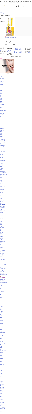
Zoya (0, 124)
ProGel (1, 133)
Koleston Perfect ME (2, 343)
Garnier (1, 324)
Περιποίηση (1, 149)
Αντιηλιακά (1, 154)
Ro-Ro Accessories (2, 387)
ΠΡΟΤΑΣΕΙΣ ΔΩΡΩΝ (2, 277)
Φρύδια (1, 99)
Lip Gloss (1, 102)
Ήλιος (0, 222)
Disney (1, 312)
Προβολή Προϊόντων (2, 21)
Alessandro (1, 281)
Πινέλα (1, 109)
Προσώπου (1, 105)
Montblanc (1, 361)
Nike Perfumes (1, 368)
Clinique (1, 303)
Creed (0, 305)
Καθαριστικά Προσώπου (3, 172)
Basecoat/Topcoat (2, 137)
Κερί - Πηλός (1, 201)
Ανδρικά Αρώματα (2, 254)
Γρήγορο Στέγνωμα (2, 139)
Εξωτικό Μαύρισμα (2, 232)
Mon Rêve (1, 135)
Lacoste (1, 346)
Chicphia (1, 299)
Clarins (1, 302)
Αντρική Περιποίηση (2, 207)
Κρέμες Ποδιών (2, 150)
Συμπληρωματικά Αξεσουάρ (3, 274)
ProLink (1, 382)
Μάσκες (1, 176)
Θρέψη (1, 159)
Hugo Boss (1, 331)
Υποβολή (14, 44)
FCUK (0, 322)
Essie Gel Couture (2, 128)
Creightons (1, 306)
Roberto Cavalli (2, 388)
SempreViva (1, 218)
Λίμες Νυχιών (1, 143)
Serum (1, 197)
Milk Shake (1, 358)
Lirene (0, 349)
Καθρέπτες (1, 112)
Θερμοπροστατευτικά (2, 206)
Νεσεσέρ (1, 108)
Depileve (1, 309)
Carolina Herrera (2, 296)
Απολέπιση (1, 214)
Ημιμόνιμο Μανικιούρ (2, 151)
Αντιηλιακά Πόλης (2, 227)
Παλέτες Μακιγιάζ (2, 118)
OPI (0, 122)
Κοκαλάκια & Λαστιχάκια (3, 188)
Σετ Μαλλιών (1, 257)
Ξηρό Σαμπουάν (2, 192)
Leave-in (1, 208)
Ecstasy (1, 317)
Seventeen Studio (2, 130)
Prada (0, 378)
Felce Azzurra (1, 323)
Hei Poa (1, 329)
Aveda (0, 287)
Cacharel (1, 294)
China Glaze (1, 121)
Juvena (1, 338)
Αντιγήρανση (1, 165)
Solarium (1, 233)
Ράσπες (1, 267)
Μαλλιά (1, 179)
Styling (1, 209)
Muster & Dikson (2, 364)
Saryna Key (1, 390)
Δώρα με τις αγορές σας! (4, 1)
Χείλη (0, 100)
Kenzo (0, 340)
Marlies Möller (1, 353)
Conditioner (1, 236)
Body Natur (1, 290)
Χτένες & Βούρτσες (2, 187)
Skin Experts (1, 397)
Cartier (1, 297)
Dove (0, 314)
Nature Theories (2, 366)
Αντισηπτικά (1, 220)
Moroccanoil (1, 362)
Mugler (1, 363)
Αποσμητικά (1, 80)
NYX (0, 369)
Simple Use (1, 396)
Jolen (0, 337)
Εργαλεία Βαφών (2, 273)
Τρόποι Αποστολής (16, 49)
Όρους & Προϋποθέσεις (28, 52)
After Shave (1, 239)
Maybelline (1, 356)
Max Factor (1, 355)
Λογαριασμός (20, 48)
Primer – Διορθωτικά (2, 104)
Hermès (1, 330)
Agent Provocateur (2, 280)
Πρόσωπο (1, 89)
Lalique (1, 347)
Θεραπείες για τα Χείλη (3, 103)
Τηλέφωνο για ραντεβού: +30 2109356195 (9, 51)
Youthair (1, 411)
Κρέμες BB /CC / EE (2, 160)
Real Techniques (2, 384)
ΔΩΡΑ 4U (1, 276)
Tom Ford (1, 401)
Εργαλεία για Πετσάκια (2, 145)
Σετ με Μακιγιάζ (2, 256)
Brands (1, 12)
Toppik (1, 403)
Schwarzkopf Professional (3, 391)
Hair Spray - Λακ (2, 200)
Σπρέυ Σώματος (2, 216)
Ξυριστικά (1, 249)
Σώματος (1, 229)
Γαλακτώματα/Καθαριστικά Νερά (4, 173)
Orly (0, 125)
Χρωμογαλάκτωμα (2, 183)
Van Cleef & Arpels (2, 404)
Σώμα (0, 230)
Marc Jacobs (1, 351)
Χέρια (0, 219)
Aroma (1, 285)
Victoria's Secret (2, 217)
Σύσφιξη (1, 166)
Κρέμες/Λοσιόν (2, 213)
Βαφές (1, 180)
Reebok (1, 385)
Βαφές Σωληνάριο (2, 182)
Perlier (1, 376)
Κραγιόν (1, 101)
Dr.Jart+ (1, 315)
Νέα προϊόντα (1, 76)
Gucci (0, 327)
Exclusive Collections (2, 77)
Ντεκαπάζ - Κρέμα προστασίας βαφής (4, 184)
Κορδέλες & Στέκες (2, 189)
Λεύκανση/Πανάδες (2, 171)
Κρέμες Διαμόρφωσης (2, 204)
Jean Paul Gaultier (2, 335)
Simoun (1, 395)
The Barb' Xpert (2, 399)
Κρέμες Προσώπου (2, 156)
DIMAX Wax (1, 311)
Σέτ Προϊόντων (2, 252)
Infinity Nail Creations (2, 332)
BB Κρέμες (1, 93)
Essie (0, 127)
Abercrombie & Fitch (2, 279)
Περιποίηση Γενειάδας (2, 210)
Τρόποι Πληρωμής (16, 48)
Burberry (1, 292)
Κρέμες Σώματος (2, 81)
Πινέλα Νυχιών (2, 271)
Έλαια (0, 195)
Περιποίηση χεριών (2, 250)
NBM (0, 367)
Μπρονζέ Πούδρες (2, 92)
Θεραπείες (1, 136)
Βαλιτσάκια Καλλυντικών (3, 259)
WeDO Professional (2, 407)
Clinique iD (1, 163)
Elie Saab (1, 318)
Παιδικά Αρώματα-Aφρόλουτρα (3, 86)
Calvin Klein (1, 295)
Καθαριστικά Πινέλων (2, 113)
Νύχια (0, 119)
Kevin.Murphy (1, 341)
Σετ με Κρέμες (2, 255)
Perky (0, 375)
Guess (0, 328)
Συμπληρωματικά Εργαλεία (3, 114)
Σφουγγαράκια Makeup (3, 110)
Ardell (0, 283)
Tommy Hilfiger (2, 402)
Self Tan (1, 224)
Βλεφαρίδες (1, 111)
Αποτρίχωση (1, 215)
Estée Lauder (1, 320)
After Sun (1, 223)
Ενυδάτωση (1, 157)
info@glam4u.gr (2, 50)
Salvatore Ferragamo (2, 389)
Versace (1, 405)
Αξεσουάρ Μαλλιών (2, 185)
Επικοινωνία (20, 49)
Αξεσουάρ (1, 107)
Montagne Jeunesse (2, 360)
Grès (0, 326)
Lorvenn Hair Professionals (3, 350)
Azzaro (1, 288)
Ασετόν (1, 141)
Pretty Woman (1, 379)
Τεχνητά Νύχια (2, 147)
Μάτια (0, 96)
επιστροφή (3, 15)
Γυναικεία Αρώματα (2, 78)
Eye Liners (1, 98)
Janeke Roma (1, 334)
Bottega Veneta (2, 291)
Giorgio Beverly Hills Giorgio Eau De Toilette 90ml (11, 37)
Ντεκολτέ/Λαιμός (2, 162)
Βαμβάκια (1, 177)
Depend (1, 308)
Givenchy (1, 325)
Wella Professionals (2, 408)
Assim (0, 286)
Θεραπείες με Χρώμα (2, 140)
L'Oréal (1, 344)
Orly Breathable (2, 373)
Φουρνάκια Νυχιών (2, 146)
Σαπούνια (1, 221)
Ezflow (1, 134)
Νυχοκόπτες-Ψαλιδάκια (3, 144)
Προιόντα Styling (2, 248)
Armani (1, 284)
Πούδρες (1, 95)
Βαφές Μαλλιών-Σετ (2, 181)
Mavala (1, 354)
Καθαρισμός (1, 242)
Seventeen (1, 131)
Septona (1, 393)
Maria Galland (1, 352)
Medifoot (1, 357)
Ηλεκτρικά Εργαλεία (2, 186)
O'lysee (1, 370)
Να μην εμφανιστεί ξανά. (4, 74)
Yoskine (1, 410)
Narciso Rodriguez (2, 365)
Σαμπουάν (1, 191)
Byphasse (1, 293)
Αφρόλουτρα (1, 84)
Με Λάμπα (1, 152)
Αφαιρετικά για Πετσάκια (3, 138)
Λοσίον (1, 175)
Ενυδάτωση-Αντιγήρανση (3, 243)
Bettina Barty (1, 289)
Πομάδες (1, 203)
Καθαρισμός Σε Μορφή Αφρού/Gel (4, 174)
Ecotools (1, 316)
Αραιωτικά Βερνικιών (2, 142)
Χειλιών (1, 106)
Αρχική (1, 11)
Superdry (1, 398)
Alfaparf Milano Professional (3, 282)
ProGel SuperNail (2, 381)
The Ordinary (1, 400)
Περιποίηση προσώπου (2, 241)
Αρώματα (1, 79)
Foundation (1, 90)
